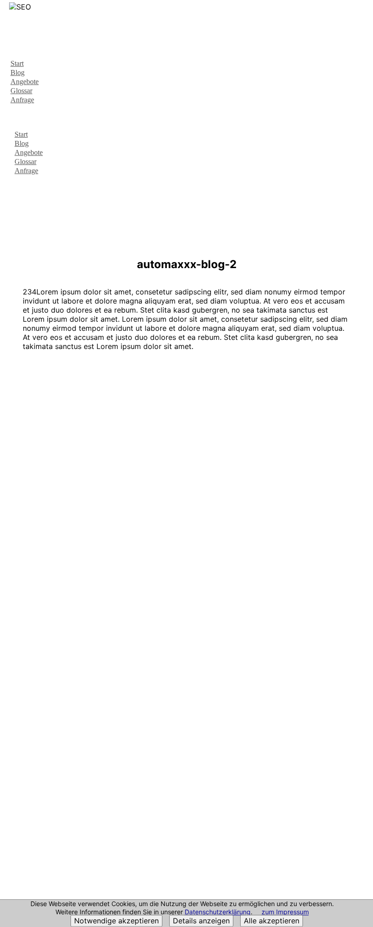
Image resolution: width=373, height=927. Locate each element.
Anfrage (22, 100)
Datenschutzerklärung (218, 912)
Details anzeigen (201, 921)
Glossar (21, 91)
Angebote (24, 81)
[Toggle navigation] (360, 16)
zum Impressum (285, 912)
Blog (17, 72)
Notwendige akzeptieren (116, 921)
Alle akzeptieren (271, 921)
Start (17, 63)
